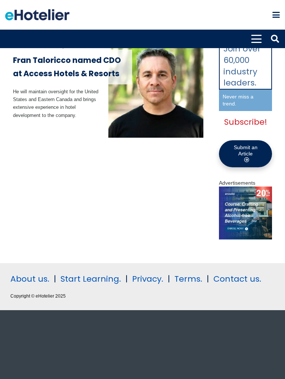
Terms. (188, 279)
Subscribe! (245, 122)
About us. (29, 279)
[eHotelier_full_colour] (37, 14)
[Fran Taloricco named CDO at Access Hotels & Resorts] (156, 90)
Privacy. (147, 279)
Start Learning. (89, 279)
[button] (276, 15)
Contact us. (237, 279)
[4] (245, 238)
